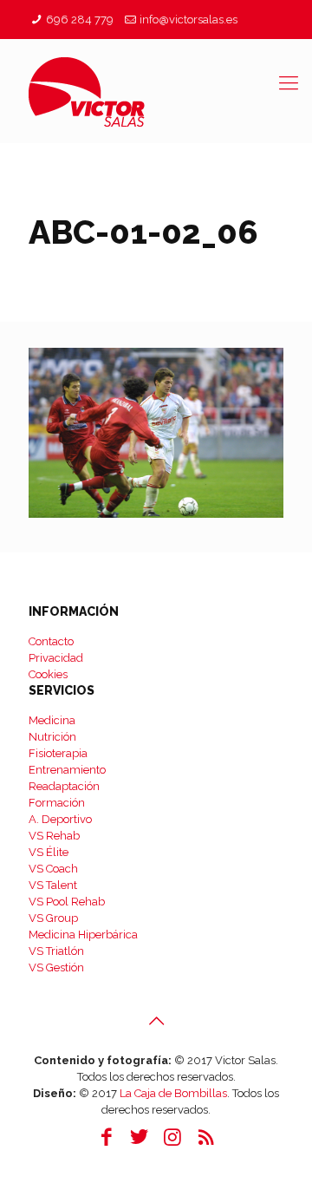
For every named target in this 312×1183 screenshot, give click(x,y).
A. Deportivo (60, 819)
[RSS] (205, 1136)
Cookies (48, 674)
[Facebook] (106, 1136)
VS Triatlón (56, 951)
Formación (57, 802)
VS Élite (48, 852)
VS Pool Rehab (67, 901)
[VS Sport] (156, 91)
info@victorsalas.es (188, 19)
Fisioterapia (58, 753)
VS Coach (53, 868)
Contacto (51, 641)
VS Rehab (54, 835)
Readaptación (64, 786)
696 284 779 (80, 19)
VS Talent (53, 885)
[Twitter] (139, 1136)
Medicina (52, 720)
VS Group (53, 918)
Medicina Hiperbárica (83, 934)
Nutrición (52, 736)
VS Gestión (56, 967)
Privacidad (56, 657)
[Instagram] (172, 1136)
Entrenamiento (67, 769)
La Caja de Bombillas (173, 1093)
